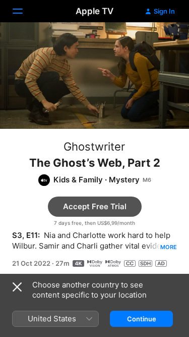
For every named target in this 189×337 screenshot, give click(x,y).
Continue (141, 319)
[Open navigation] (24, 11)
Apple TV (94, 11)
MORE (168, 247)
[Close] (17, 287)
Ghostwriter (94, 146)
